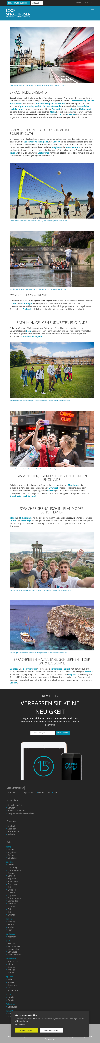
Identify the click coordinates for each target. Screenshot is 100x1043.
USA (8, 940)
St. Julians (12, 852)
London (11, 875)
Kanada (9, 1010)
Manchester (13, 881)
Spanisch (12, 828)
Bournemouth (14, 870)
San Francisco (14, 946)
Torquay (11, 873)
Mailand (11, 927)
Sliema (11, 849)
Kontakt (11, 792)
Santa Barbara (14, 954)
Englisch (11, 826)
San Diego (12, 951)
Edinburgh (12, 1006)
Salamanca (13, 990)
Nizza (10, 964)
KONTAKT (89, 3)
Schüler (11, 807)
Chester (11, 892)
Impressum (28, 792)
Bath (10, 887)
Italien (9, 918)
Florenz (11, 924)
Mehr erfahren (20, 1024)
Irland (8, 994)
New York (12, 943)
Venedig (11, 921)
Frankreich (11, 958)
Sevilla (11, 987)
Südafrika (10, 934)
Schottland (11, 1004)
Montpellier (13, 961)
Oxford (11, 864)
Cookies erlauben (26, 1030)
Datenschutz (44, 792)
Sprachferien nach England (23, 496)
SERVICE (79, 3)
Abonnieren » (62, 732)
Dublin (11, 997)
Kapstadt (12, 936)
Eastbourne (13, 884)
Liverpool (12, 889)
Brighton (12, 878)
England (27, 309)
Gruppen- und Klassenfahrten (21, 813)
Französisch (13, 831)
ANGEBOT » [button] (37, 3)
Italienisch (12, 834)
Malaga (11, 982)
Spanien (10, 976)
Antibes (11, 969)
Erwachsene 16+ (15, 805)
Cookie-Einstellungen (51, 1030)
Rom (10, 930)
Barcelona (12, 985)
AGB (55, 792)
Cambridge (13, 867)
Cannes (11, 967)
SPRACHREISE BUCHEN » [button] (18, 3)
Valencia (11, 979)
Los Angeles (13, 949)
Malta (8, 846)
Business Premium (16, 810)
